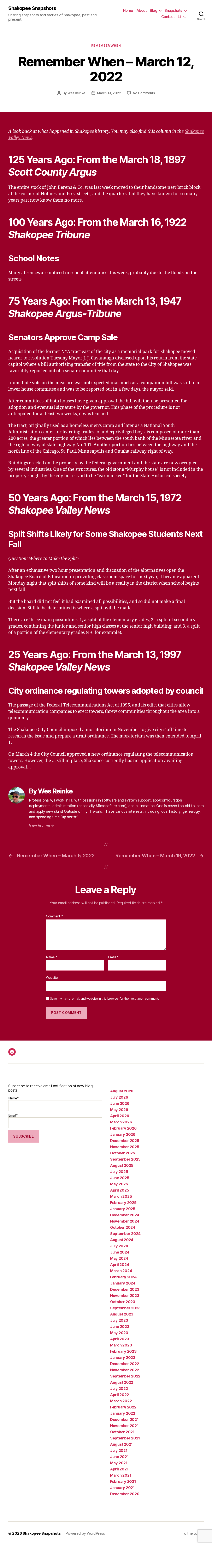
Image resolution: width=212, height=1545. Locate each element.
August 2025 (121, 1165)
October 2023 (122, 1302)
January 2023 (122, 1357)
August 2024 (121, 1240)
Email (113, 957)
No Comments (144, 93)
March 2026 (121, 1122)
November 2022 (124, 1370)
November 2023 (124, 1295)
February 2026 (123, 1128)
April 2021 (119, 1469)
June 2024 (119, 1252)
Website (52, 977)
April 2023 (119, 1339)
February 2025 (123, 1202)
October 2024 (122, 1227)
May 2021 (119, 1463)
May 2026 (119, 1109)
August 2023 (121, 1314)
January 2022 (122, 1413)
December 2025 (124, 1140)
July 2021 (119, 1450)
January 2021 (122, 1488)
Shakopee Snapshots (32, 8)
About (141, 10)
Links (182, 16)
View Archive (41, 825)
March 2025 (121, 1196)
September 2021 (125, 1438)
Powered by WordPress (85, 1533)
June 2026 (119, 1103)
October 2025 (122, 1153)
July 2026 (119, 1097)
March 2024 (121, 1271)
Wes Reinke (76, 93)
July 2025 (119, 1171)
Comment (54, 916)
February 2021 (123, 1481)
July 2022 (119, 1388)
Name (51, 957)
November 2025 (124, 1147)
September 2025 (125, 1159)
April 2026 (119, 1116)
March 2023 (121, 1345)
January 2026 (122, 1134)
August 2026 (121, 1091)
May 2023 (119, 1333)
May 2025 (119, 1184)
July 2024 (119, 1246)
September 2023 (125, 1308)
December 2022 (124, 1364)
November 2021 (124, 1426)
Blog (153, 10)
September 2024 (125, 1233)
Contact (168, 16)
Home (128, 10)
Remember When (106, 46)
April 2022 (119, 1395)
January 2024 (122, 1283)
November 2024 (124, 1221)
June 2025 (119, 1178)
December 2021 (124, 1419)
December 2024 (124, 1215)
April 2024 (119, 1264)
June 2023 (119, 1326)
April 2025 (119, 1190)
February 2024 (123, 1277)
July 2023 (119, 1320)
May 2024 (119, 1258)
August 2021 (121, 1444)
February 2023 (123, 1351)
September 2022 (125, 1376)
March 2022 (121, 1401)
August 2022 (121, 1382)
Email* (13, 1115)
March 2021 (120, 1475)
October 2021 (122, 1432)
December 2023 (124, 1289)
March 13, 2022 (109, 93)
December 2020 (125, 1494)
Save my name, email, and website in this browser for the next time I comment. (104, 998)
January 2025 (122, 1209)
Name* (13, 1098)
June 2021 (119, 1457)
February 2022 (123, 1407)
